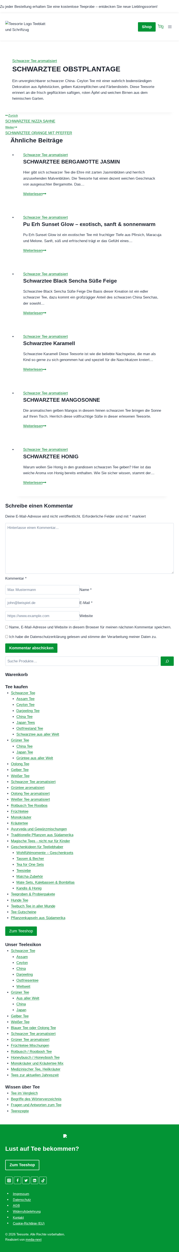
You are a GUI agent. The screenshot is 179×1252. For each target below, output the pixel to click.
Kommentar (16, 578)
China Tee (24, 717)
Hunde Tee (19, 900)
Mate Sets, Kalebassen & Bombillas (45, 882)
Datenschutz (22, 1199)
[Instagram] (9, 1180)
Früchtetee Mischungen (30, 1045)
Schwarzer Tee (23, 693)
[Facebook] (17, 1180)
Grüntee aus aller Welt (34, 758)
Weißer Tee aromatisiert (30, 799)
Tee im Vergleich (24, 1093)
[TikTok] (43, 1180)
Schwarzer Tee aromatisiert (34, 61)
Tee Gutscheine (23, 912)
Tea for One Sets (30, 864)
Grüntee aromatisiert (28, 788)
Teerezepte (20, 1111)
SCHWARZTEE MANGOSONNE (61, 400)
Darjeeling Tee (28, 711)
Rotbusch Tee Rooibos (29, 805)
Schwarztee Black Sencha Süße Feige (70, 281)
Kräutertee (19, 823)
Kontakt (18, 1217)
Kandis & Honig (28, 888)
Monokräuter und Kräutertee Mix (37, 1063)
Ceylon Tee (25, 705)
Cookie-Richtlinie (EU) (29, 1223)
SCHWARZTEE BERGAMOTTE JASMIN (71, 162)
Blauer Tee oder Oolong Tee (33, 1028)
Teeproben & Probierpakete (33, 894)
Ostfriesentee (27, 980)
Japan (21, 1010)
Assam (22, 957)
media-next (33, 1239)
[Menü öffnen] (170, 27)
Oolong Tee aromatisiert (30, 793)
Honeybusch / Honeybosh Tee (35, 1057)
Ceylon (22, 963)
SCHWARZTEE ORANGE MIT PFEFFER (38, 130)
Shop (147, 27)
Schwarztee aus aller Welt (37, 734)
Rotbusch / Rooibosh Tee (31, 1052)
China (21, 969)
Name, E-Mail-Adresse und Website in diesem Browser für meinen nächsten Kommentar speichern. (90, 627)
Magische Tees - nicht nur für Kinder (40, 841)
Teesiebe (23, 871)
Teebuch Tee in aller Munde (33, 906)
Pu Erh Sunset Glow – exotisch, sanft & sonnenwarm (89, 224)
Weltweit (23, 986)
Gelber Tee (20, 770)
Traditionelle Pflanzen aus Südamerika (42, 835)
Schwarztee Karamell (49, 343)
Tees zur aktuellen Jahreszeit (35, 1075)
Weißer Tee (20, 776)
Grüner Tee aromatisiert (30, 1040)
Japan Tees (25, 722)
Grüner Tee (20, 740)
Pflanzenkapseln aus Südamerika (38, 918)
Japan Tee (24, 752)
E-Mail (86, 603)
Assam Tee (25, 699)
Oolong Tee (20, 764)
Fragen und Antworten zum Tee (36, 1105)
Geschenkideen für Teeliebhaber (37, 847)
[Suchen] (167, 661)
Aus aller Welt (27, 998)
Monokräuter (21, 817)
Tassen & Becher (30, 859)
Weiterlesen (34, 194)
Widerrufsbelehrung (27, 1211)
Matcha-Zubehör (29, 876)
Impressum (21, 1193)
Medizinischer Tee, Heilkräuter (35, 1069)
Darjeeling (24, 974)
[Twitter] (26, 1180)
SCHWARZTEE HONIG (51, 456)
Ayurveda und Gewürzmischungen (39, 829)
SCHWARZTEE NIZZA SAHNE (30, 118)
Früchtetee (19, 811)
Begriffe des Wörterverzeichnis (36, 1099)
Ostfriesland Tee (29, 728)
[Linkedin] (34, 1180)
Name (85, 590)
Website (86, 616)
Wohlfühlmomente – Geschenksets (44, 853)
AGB (16, 1205)
